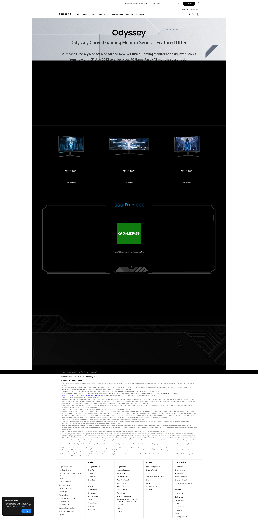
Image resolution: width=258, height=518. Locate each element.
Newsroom (178, 510)
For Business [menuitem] (194, 10)
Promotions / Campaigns (66, 511)
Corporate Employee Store (67, 498)
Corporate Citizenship (182, 480)
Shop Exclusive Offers (65, 467)
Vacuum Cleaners (93, 503)
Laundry (90, 500)
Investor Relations (180, 507)
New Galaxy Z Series (65, 470)
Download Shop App (65, 482)
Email (119, 511)
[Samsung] (65, 14)
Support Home (121, 467)
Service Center (121, 483)
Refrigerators (92, 493)
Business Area (179, 497)
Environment (179, 467)
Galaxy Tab (91, 470)
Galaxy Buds (91, 480)
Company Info (179, 494)
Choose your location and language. (136, 3)
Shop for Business (64, 501)
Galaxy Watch (92, 477)
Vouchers (149, 490)
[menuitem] (78, 14)
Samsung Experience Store (67, 508)
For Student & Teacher (65, 488)
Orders (148, 480)
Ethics (177, 513)
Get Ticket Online (122, 490)
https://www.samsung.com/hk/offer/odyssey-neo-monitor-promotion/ (82, 395)
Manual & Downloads (123, 470)
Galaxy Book (92, 473)
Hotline (119, 508)
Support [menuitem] (185, 10)
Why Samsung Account (153, 467)
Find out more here (20, 506)
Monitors (91, 506)
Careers (177, 504)
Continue (189, 3)
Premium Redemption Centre (155, 477)
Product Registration (152, 486)
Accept (26, 511)
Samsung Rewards (151, 470)
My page (148, 483)
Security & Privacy (180, 470)
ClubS (148, 473)
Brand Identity (179, 500)
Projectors (91, 486)
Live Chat (120, 505)
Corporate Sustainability (182, 483)
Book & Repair (121, 486)
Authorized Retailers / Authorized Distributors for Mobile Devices (127, 500)
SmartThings (63, 492)
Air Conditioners (93, 496)
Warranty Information (123, 480)
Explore (61, 515)
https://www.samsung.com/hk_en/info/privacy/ (155, 440)
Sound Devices (92, 490)
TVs (89, 483)
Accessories (91, 509)
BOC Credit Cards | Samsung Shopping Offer (70, 474)
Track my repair (121, 493)
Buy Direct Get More (65, 485)
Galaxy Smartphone (94, 467)
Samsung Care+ (63, 495)
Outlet (61, 478)
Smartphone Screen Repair (125, 496)
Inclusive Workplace (181, 477)
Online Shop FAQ (64, 505)
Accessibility (179, 473)
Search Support (121, 473)
